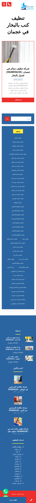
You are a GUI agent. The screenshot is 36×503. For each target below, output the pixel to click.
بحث (7, 119)
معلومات (17, 476)
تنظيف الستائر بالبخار (17, 150)
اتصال (17, 471)
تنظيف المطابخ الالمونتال (18, 215)
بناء (17, 452)
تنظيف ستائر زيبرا (23, 259)
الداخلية (16, 466)
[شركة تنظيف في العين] (27, 6)
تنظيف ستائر (25, 239)
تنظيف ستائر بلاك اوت (17, 251)
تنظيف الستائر (17, 138)
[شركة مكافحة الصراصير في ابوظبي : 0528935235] (18, 379)
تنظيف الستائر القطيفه (18, 146)
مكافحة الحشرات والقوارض (18, 303)
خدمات (16, 464)
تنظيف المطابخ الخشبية (18, 227)
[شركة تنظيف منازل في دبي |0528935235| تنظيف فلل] (18, 421)
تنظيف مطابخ (11, 259)
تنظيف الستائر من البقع (18, 166)
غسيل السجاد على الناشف (17, 279)
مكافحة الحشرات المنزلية (17, 295)
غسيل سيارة (17, 454)
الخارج (17, 469)
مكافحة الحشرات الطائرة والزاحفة (17, 287)
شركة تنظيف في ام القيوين (18, 271)
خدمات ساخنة (17, 483)
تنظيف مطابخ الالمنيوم (17, 263)
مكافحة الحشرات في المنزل (18, 299)
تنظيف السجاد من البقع (18, 194)
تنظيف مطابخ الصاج (24, 267)
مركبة (17, 449)
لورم (16, 473)
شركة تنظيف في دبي (18, 275)
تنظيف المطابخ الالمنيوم (18, 210)
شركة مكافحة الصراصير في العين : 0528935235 (18, 409)
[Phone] (5, 491)
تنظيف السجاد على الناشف (18, 190)
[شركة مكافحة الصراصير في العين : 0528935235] (18, 400)
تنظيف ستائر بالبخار (18, 247)
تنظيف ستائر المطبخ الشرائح (18, 243)
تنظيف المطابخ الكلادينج (18, 231)
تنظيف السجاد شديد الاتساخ (18, 186)
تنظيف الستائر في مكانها (18, 162)
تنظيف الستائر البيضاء (17, 142)
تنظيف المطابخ (18, 202)
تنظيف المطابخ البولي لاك (17, 219)
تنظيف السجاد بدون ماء (18, 182)
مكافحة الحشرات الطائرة (18, 283)
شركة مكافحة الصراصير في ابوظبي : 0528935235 (18, 388)
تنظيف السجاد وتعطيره (18, 198)
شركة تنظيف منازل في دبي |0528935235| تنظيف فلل (18, 430)
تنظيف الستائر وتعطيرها (18, 170)
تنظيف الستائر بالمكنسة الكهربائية (17, 154)
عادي (17, 461)
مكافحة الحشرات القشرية (17, 291)
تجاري (17, 459)
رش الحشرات (10, 267)
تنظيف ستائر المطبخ (12, 239)
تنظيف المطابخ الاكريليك (18, 206)
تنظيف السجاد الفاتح (18, 174)
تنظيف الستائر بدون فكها (18, 158)
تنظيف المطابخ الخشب (18, 223)
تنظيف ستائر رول (17, 255)
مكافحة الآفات (17, 447)
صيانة (17, 457)
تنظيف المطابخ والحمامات (17, 235)
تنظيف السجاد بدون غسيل (17, 178)
